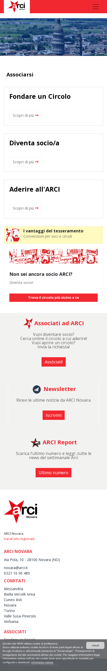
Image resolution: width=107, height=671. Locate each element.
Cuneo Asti (13, 599)
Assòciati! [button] (54, 362)
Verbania (11, 621)
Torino (9, 610)
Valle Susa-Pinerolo (20, 616)
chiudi (95, 645)
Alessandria (13, 588)
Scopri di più (24, 115)
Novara (10, 605)
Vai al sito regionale (19, 538)
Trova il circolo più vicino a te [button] (53, 297)
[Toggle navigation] (96, 7)
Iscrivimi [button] (54, 415)
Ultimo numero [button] (53, 472)
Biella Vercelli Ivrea (19, 594)
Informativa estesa (42, 662)
